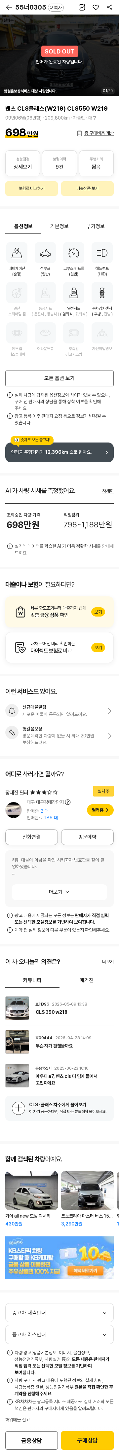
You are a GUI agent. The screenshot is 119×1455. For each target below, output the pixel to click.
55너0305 (38, 7)
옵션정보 (23, 226)
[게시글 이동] (59, 1008)
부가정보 (95, 226)
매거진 (87, 980)
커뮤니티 (32, 980)
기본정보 (59, 226)
